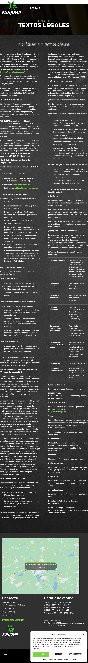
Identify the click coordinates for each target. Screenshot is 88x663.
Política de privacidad (61, 659)
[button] (84, 634)
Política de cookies (47, 659)
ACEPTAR (41, 654)
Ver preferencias (76, 654)
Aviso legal (72, 659)
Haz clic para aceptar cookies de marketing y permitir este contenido (41, 566)
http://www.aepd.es (57, 412)
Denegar (58, 654)
